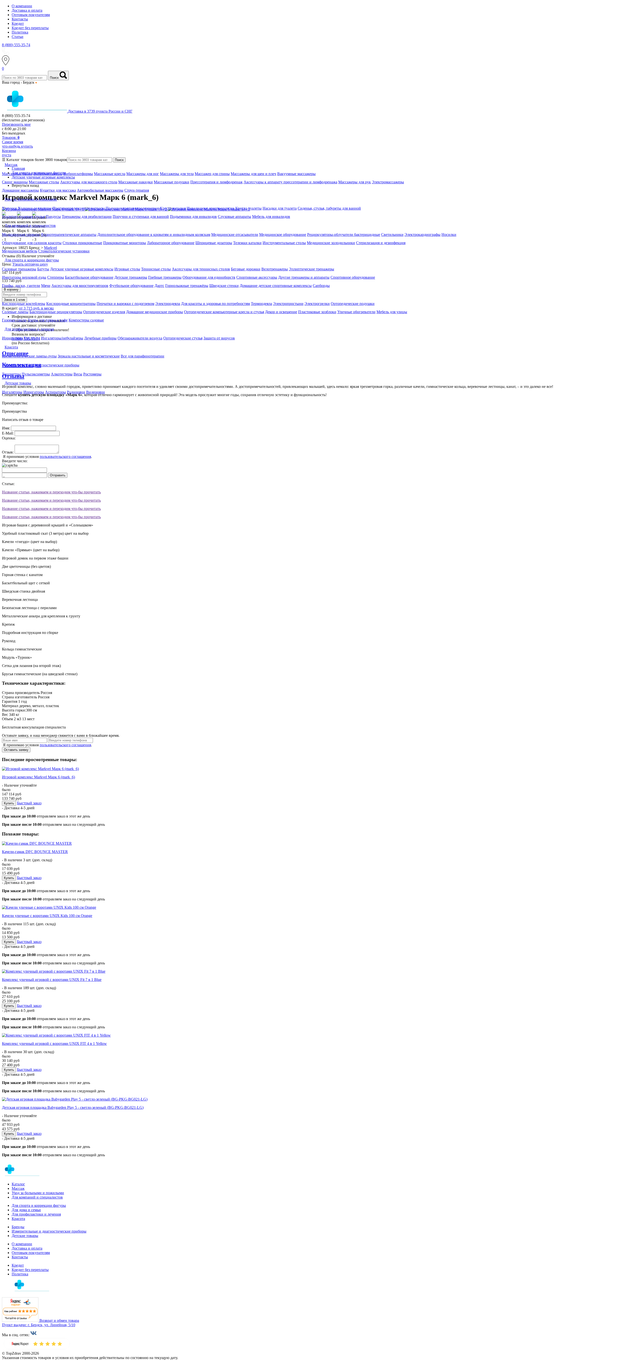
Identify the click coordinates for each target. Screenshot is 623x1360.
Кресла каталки (173, 208)
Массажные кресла (109, 174)
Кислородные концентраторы (71, 304)
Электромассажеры (388, 182)
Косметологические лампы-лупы (29, 356)
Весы (77, 374)
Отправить (57, 475)
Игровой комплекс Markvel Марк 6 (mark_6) (38, 777)
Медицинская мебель (19, 251)
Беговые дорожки (245, 269)
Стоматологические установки (64, 251)
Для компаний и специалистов (37, 1197)
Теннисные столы (156, 269)
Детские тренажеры (130, 277)
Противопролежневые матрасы (79, 208)
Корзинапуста (9, 153)
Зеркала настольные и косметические (89, 356)
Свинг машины (15, 182)
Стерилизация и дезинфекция (380, 243)
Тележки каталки (247, 243)
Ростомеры (92, 374)
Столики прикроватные (82, 243)
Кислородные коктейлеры (23, 304)
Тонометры (11, 374)
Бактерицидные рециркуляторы (55, 312)
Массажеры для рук (354, 182)
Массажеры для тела (177, 174)
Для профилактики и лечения (36, 1214)
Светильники (392, 234)
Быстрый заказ (29, 803)
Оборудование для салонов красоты (32, 243)
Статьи (17, 37)
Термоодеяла (261, 304)
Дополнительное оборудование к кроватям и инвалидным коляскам (153, 234)
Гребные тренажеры (165, 277)
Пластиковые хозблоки (317, 312)
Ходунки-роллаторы (35, 208)
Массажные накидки (135, 182)
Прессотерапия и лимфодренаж (216, 182)
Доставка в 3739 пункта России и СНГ (100, 111)
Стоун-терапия (136, 190)
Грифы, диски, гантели (21, 286)
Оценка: (9, 438)
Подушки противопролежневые (132, 208)
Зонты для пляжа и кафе (47, 320)
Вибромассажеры (47, 174)
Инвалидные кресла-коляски (210, 208)
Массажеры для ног (142, 174)
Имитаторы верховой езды (24, 277)
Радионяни (76, 392)
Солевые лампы (15, 312)
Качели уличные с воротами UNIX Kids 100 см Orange (47, 916)
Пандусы (53, 216)
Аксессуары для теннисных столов (201, 269)
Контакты (20, 19)
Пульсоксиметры (36, 374)
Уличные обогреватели (356, 312)
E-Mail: (8, 433)
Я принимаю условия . (47, 456)
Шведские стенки (224, 286)
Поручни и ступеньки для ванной (141, 216)
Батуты (43, 269)
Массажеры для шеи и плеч (253, 174)
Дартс (159, 286)
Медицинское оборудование (282, 234)
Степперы (55, 277)
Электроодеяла (167, 304)
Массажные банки (17, 174)
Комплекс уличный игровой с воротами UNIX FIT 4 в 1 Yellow (54, 1043)
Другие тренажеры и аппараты (304, 277)
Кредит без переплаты (30, 28)
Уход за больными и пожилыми (38, 1193)
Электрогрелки (317, 304)
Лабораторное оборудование (170, 243)
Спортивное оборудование (352, 277)
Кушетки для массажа (58, 190)
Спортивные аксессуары (256, 277)
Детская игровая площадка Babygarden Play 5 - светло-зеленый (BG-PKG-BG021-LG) (73, 1107)
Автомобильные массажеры (100, 190)
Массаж (18, 1188)
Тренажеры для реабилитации (87, 216)
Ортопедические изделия (104, 312)
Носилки (448, 234)
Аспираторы (55, 392)
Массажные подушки (171, 182)
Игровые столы (127, 269)
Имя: (6, 428)
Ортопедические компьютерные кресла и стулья (224, 312)
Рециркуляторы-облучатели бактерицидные (343, 234)
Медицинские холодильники (331, 243)
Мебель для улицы (391, 312)
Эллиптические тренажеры (311, 269)
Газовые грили (14, 320)
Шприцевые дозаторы (213, 243)
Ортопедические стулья (182, 338)
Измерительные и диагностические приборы (49, 1231)
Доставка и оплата (27, 10)
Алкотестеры (62, 374)
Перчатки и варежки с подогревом (125, 304)
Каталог (18, 1184)
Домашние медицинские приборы (154, 312)
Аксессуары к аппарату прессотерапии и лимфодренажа (290, 182)
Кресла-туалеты (248, 208)
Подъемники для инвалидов (193, 216)
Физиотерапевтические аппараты (68, 234)
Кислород (32, 338)
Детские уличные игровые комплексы (81, 269)
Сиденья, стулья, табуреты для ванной (329, 208)
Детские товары (25, 1236)
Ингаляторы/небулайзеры (62, 338)
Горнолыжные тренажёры (186, 286)
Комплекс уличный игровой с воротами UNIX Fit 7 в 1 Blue (51, 980)
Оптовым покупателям (31, 15)
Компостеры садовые (86, 320)
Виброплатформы (78, 174)
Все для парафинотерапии (142, 356)
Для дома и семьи (26, 1210)
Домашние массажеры (20, 190)
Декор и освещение (281, 312)
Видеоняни (95, 392)
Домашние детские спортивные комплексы (276, 286)
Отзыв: (8, 452)
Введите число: (14, 461)
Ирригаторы (12, 338)
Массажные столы (44, 182)
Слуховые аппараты (234, 216)
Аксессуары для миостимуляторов (79, 286)
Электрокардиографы (422, 234)
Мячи (45, 286)
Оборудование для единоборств (209, 277)
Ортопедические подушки (353, 304)
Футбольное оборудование (131, 286)
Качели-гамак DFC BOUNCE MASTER (35, 852)
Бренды (18, 1227)
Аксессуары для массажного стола (88, 182)
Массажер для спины (212, 174)
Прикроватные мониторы (124, 243)
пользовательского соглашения (65, 456)
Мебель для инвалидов (271, 216)
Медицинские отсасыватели (234, 234)
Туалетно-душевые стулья (23, 216)
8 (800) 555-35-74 (16, 45)
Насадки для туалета (280, 208)
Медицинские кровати (21, 234)
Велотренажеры (274, 269)
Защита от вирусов (219, 338)
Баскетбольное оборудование (89, 277)
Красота (18, 1219)
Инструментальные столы (284, 243)
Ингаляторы (12, 392)
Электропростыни (288, 304)
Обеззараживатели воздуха (140, 338)
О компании (22, 6)
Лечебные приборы (100, 338)
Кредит (18, 23)
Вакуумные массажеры (296, 174)
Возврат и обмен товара (59, 1320)
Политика (20, 32)
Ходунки (10, 208)
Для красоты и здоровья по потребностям (215, 304)
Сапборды (321, 286)
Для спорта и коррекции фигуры (39, 1205)
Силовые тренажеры (19, 269)
